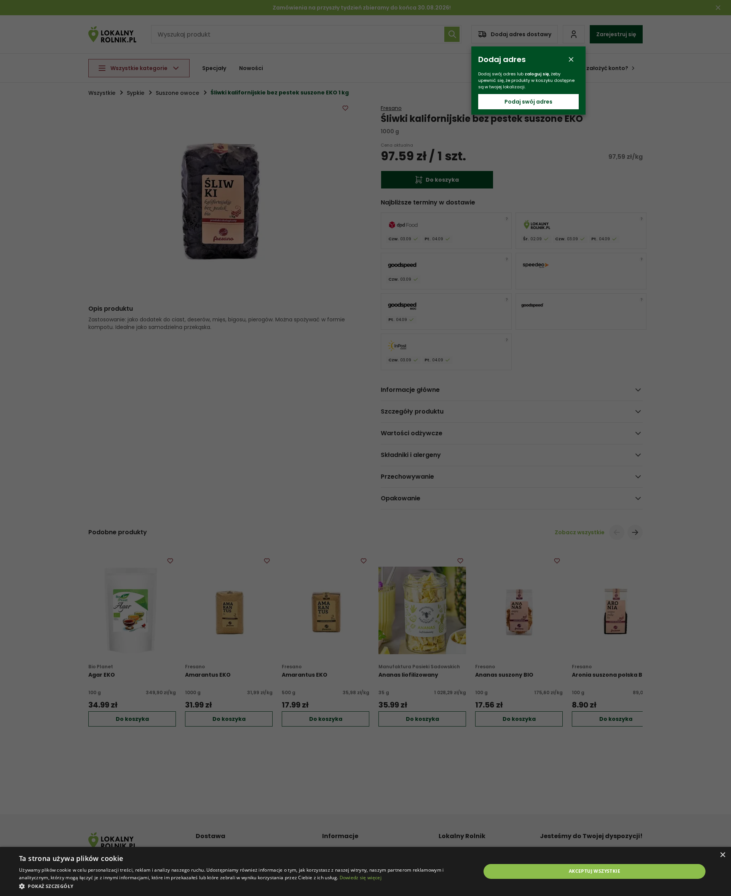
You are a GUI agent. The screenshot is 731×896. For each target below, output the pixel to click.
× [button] (722, 855)
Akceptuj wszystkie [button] (594, 871)
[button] (243, 886)
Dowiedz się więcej (360, 877)
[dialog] (365, 871)
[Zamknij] (571, 59)
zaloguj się (537, 74)
